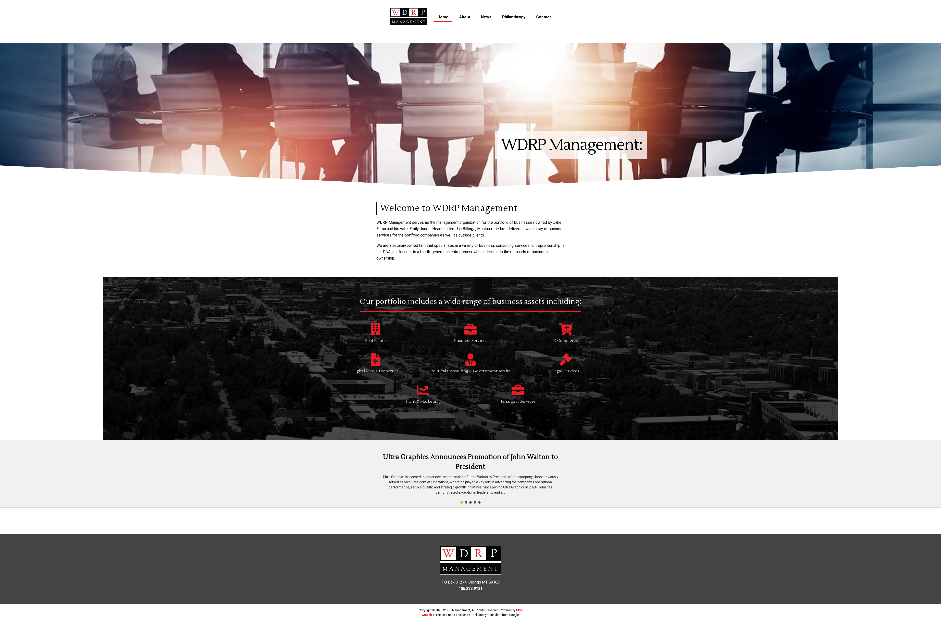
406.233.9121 (470, 588)
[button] (470, 473)
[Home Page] (408, 17)
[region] (470, 473)
